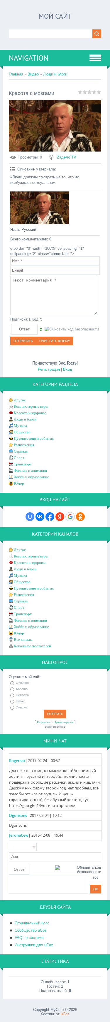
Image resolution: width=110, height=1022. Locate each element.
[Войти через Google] (70, 516)
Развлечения (24, 445)
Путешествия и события (34, 438)
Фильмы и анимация (30, 470)
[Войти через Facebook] (49, 516)
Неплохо (22, 695)
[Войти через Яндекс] (59, 516)
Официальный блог (32, 923)
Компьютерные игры (31, 406)
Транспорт (23, 464)
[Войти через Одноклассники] (80, 516)
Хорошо (22, 689)
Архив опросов (64, 722)
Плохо (20, 701)
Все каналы (23, 639)
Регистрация (49, 369)
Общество (22, 432)
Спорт (19, 457)
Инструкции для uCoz (34, 945)
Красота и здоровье (30, 413)
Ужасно (21, 707)
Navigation (28, 58)
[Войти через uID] (30, 516)
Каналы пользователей (32, 646)
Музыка (20, 425)
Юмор (19, 483)
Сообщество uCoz (31, 930)
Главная (16, 74)
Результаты (44, 722)
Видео (33, 74)
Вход (67, 369)
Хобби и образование (31, 477)
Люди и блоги (55, 74)
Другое (20, 400)
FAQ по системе (29, 937)
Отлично (22, 683)
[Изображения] (39, 207)
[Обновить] (99, 847)
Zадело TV (66, 157)
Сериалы (21, 451)
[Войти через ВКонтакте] (39, 516)
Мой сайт (55, 16)
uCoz (65, 1014)
